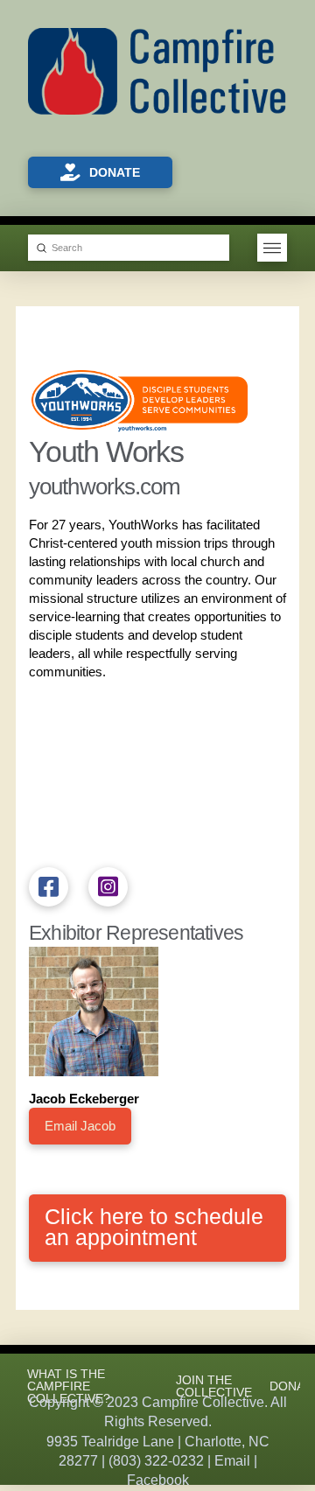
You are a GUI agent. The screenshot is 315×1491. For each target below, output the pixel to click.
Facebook (158, 1480)
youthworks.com (104, 486)
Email (232, 1460)
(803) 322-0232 (156, 1460)
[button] (272, 248)
